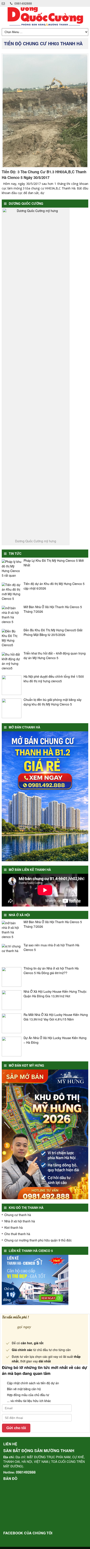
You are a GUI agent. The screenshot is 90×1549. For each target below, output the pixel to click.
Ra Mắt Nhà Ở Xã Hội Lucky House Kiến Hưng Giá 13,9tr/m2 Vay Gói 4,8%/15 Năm (56, 1016)
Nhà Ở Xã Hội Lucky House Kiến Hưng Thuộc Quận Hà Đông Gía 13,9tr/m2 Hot (55, 993)
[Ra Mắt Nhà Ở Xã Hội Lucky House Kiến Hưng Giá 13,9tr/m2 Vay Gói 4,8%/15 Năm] (11, 1023)
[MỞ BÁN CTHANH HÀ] (45, 860)
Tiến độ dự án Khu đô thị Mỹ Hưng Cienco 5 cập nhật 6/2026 (54, 585)
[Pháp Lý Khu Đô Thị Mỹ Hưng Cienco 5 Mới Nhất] (11, 569)
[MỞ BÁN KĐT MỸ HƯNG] (45, 1198)
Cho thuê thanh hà (17, 1234)
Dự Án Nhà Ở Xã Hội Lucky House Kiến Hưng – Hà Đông (55, 1040)
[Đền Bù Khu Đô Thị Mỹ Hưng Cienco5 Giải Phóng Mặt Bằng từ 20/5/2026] (11, 639)
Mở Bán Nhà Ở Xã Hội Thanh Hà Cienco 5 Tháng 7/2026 (53, 609)
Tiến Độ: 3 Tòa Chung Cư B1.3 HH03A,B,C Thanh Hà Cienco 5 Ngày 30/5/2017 (44, 174)
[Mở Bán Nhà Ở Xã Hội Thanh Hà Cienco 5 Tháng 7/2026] (11, 615)
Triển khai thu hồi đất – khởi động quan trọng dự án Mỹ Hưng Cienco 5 (55, 655)
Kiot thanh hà (13, 1227)
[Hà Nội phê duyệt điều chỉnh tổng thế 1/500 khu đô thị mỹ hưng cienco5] (11, 685)
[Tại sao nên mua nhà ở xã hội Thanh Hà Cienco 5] (11, 954)
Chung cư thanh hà (17, 1215)
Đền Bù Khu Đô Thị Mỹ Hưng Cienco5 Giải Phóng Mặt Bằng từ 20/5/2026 (53, 632)
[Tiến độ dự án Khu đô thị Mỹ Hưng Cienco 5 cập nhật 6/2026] (11, 592)
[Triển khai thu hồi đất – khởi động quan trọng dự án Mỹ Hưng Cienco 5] (11, 662)
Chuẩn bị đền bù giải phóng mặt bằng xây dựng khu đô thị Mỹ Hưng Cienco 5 (52, 701)
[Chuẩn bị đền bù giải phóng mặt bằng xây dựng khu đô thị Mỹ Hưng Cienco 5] (11, 708)
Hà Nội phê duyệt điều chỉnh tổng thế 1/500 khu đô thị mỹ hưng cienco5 (54, 678)
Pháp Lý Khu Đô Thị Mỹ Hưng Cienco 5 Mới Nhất (54, 562)
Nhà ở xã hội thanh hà (19, 1221)
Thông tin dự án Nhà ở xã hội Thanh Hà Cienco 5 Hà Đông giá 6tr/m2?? (51, 970)
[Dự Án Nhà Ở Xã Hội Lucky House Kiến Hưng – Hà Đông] (11, 1046)
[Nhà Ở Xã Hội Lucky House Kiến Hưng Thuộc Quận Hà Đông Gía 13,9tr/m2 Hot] (11, 1000)
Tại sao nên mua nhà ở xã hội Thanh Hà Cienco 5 (51, 947)
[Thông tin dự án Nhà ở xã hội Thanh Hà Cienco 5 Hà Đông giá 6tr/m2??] (11, 977)
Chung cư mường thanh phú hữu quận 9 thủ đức (38, 1240)
